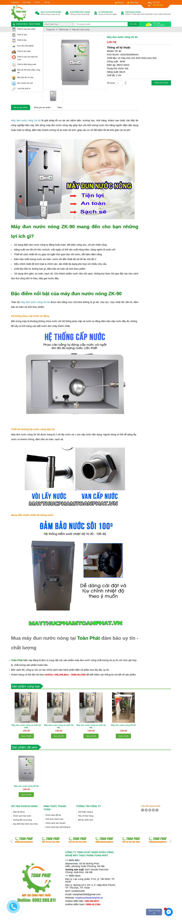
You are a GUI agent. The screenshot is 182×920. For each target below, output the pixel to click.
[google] (156, 810)
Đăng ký (120, 2)
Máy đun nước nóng (80, 29)
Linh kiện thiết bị (23, 89)
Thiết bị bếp (21, 40)
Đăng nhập (134, 2)
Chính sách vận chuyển (55, 823)
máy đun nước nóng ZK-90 (35, 302)
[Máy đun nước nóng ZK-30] (123, 707)
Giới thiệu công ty (85, 812)
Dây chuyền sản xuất (25, 83)
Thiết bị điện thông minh (26, 64)
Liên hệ (47, 2)
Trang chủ (15, 2)
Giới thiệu (26, 2)
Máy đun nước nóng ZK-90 (26, 120)
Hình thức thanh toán (54, 819)
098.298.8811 (158, 5)
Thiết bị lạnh (22, 35)
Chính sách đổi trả (53, 815)
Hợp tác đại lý (19, 812)
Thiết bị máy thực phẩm (26, 29)
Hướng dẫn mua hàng (22, 820)
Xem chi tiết (26, 736)
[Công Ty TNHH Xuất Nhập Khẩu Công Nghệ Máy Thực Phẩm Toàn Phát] (18, 13)
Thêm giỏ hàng (161, 83)
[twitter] (146, 810)
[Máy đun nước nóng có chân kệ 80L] (58, 707)
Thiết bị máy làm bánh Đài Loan (27, 58)
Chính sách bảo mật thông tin (58, 827)
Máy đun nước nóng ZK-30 (123, 725)
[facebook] (142, 810)
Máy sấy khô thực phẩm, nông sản (28, 71)
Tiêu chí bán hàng (85, 816)
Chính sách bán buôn (22, 816)
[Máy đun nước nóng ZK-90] (26, 768)
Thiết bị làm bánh (24, 51)
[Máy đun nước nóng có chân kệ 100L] (26, 707)
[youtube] (153, 810)
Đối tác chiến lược (85, 820)
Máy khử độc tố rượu (25, 77)
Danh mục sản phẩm (28, 24)
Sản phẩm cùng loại (26, 686)
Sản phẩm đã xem (24, 747)
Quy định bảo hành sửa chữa (25, 824)
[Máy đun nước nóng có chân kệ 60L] (91, 707)
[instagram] (149, 810)
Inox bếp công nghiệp (25, 46)
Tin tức (37, 2)
